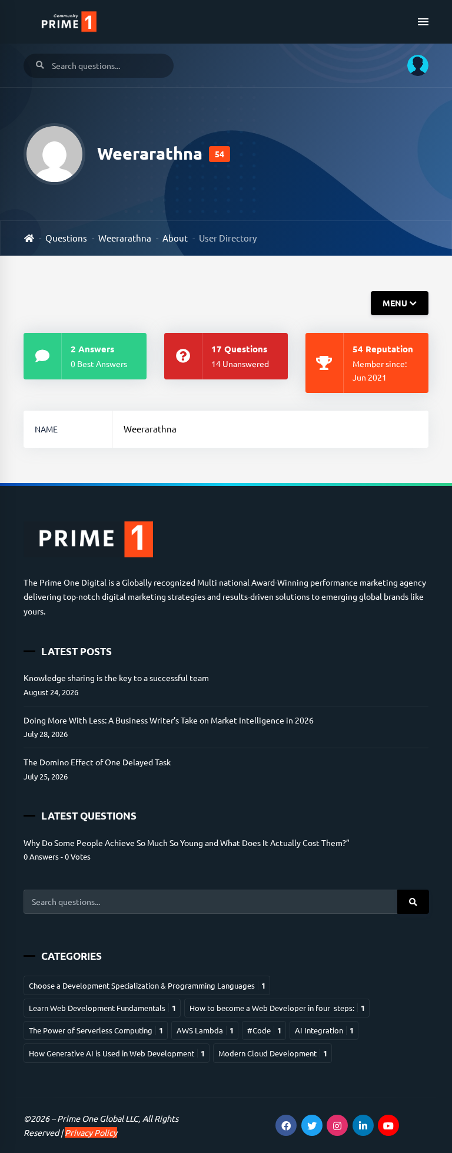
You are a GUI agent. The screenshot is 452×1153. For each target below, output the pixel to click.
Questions (66, 237)
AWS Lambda (205, 1030)
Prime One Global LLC (97, 1118)
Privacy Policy (91, 1132)
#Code (264, 1030)
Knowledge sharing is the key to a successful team (116, 677)
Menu (395, 303)
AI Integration (324, 1030)
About (175, 237)
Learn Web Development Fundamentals (102, 1008)
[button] (413, 65)
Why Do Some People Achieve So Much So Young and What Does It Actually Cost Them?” (187, 842)
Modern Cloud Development (272, 1053)
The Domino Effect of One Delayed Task (97, 761)
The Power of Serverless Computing (96, 1030)
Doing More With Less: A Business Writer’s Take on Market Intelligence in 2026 (169, 720)
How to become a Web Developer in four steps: (277, 1008)
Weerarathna (124, 237)
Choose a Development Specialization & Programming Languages (147, 985)
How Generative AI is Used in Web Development (117, 1053)
